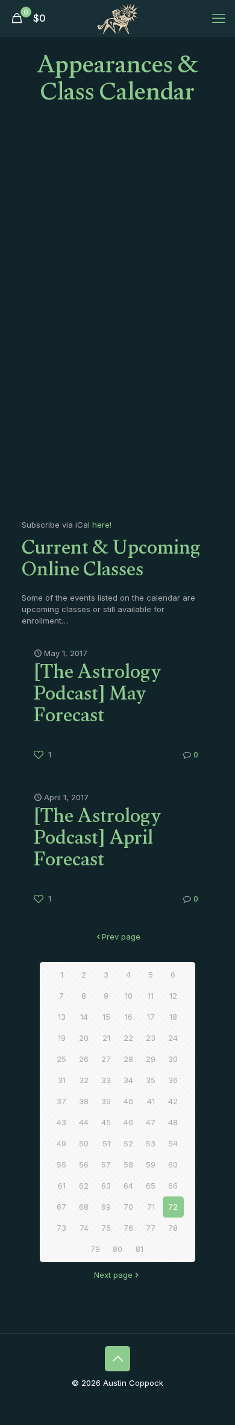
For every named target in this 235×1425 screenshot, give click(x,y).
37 (61, 1101)
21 (106, 1038)
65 (150, 1185)
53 (150, 1143)
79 (95, 1249)
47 (150, 1122)
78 (173, 1228)
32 (84, 1080)
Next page (113, 1275)
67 (61, 1207)
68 (84, 1207)
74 (84, 1228)
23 (150, 1038)
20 (84, 1038)
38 (84, 1101)
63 (106, 1185)
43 (61, 1122)
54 (173, 1143)
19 (62, 1038)
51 (106, 1143)
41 (151, 1101)
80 (117, 1249)
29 (150, 1059)
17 (151, 1017)
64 (128, 1185)
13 (62, 1017)
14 (84, 1017)
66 (173, 1185)
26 (84, 1059)
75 (106, 1228)
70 (128, 1207)
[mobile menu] (218, 18)
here (101, 524)
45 (106, 1122)
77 (150, 1228)
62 (84, 1185)
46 (128, 1122)
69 (106, 1207)
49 (61, 1143)
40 (128, 1101)
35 (150, 1080)
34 (128, 1080)
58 (128, 1164)
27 (106, 1059)
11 (151, 995)
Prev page (121, 936)
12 (173, 995)
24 (173, 1038)
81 (139, 1249)
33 (106, 1080)
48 (173, 1122)
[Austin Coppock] (117, 18)
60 (173, 1164)
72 (173, 1207)
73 (61, 1228)
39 (106, 1101)
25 (61, 1059)
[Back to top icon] (117, 1358)
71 (151, 1207)
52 (128, 1143)
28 (128, 1059)
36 (173, 1080)
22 (128, 1038)
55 (61, 1164)
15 (106, 1017)
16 (129, 1017)
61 (62, 1185)
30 (173, 1059)
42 (173, 1101)
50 (84, 1143)
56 (84, 1164)
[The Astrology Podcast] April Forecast (97, 840)
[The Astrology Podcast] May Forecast (97, 696)
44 (84, 1122)
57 (106, 1164)
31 (62, 1080)
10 (129, 995)
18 (173, 1017)
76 (128, 1228)
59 (150, 1164)
